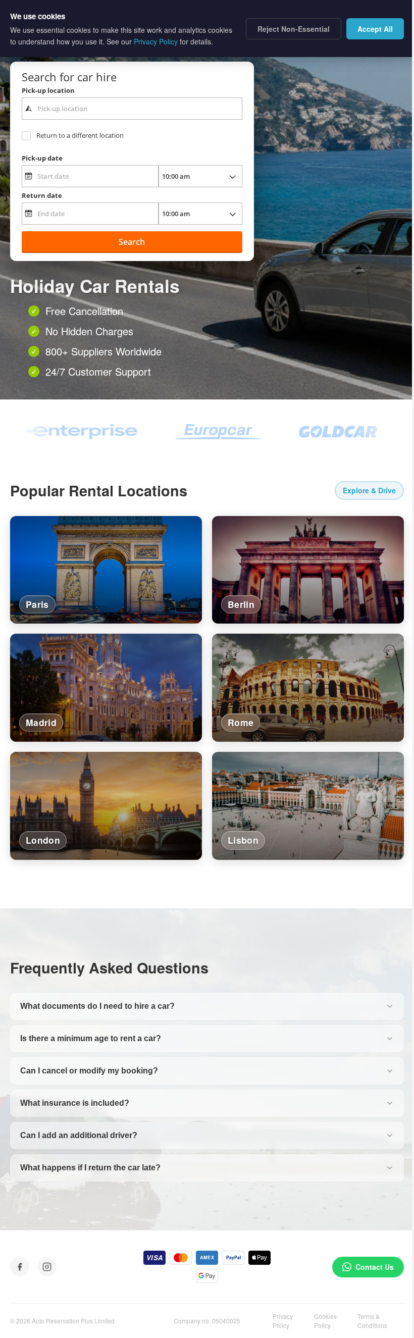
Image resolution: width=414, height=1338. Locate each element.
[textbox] (132, 108)
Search (132, 241)
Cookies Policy (325, 1320)
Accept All (375, 29)
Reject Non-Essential (293, 29)
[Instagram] (47, 1266)
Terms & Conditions (372, 1320)
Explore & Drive (369, 490)
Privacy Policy (283, 1320)
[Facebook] (19, 1266)
